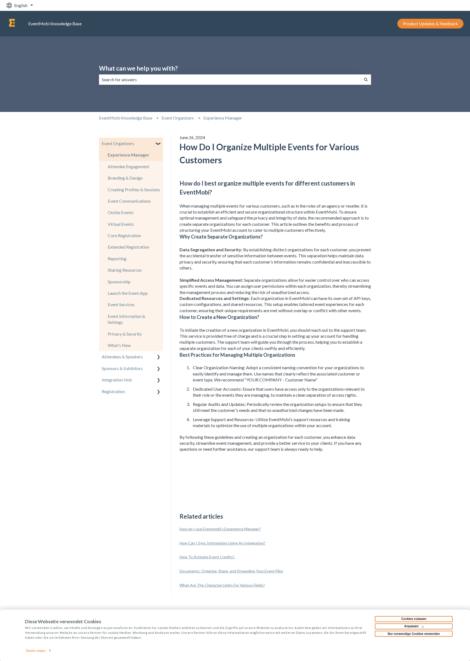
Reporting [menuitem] (117, 258)
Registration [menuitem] (113, 391)
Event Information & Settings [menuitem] (126, 319)
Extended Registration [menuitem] (128, 246)
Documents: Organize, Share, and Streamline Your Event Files (231, 571)
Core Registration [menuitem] (124, 235)
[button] (158, 143)
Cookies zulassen (413, 619)
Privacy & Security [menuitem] (125, 333)
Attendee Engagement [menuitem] (128, 166)
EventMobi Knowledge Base (55, 23)
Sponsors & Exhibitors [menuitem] (122, 368)
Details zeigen (35, 650)
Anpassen (411, 626)
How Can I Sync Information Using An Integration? (222, 543)
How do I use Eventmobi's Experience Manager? (220, 529)
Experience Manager (222, 117)
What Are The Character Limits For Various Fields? (222, 585)
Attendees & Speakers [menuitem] (122, 356)
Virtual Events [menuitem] (121, 224)
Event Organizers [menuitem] (118, 143)
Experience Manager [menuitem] (128, 154)
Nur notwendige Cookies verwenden (414, 633)
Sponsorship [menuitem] (119, 281)
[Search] (366, 79)
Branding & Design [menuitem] (125, 177)
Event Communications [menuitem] (129, 200)
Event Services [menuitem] (121, 304)
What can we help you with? (138, 68)
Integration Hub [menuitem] (117, 379)
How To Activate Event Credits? (207, 557)
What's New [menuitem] (119, 345)
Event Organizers (178, 117)
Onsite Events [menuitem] (121, 212)
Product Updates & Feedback (430, 23)
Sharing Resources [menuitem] (125, 269)
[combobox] (230, 79)
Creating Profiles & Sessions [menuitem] (134, 189)
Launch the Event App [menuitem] (128, 293)
